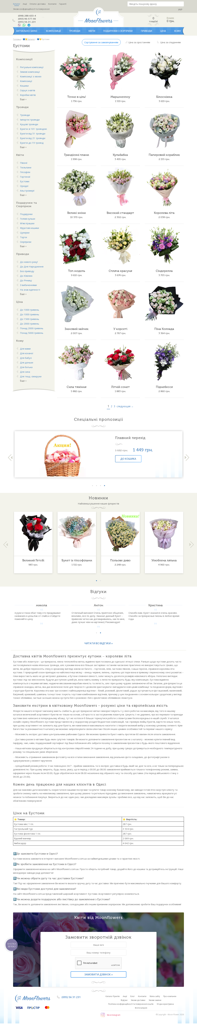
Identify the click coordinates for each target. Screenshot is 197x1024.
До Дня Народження (31, 266)
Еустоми (24, 181)
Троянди (25, 115)
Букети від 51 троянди (32, 133)
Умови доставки (138, 1000)
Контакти (52, 4)
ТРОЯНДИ (74, 31)
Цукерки (24, 232)
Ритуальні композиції (32, 67)
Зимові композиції (30, 71)
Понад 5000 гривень (31, 332)
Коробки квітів (28, 94)
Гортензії (25, 176)
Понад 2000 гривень (31, 328)
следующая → (125, 406)
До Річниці (26, 280)
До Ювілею (26, 275)
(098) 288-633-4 (27, 15)
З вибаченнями (28, 285)
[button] (92, 485)
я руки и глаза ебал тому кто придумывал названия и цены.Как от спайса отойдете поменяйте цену (37, 615)
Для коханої (26, 353)
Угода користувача (165, 1004)
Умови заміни (155, 1000)
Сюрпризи (25, 241)
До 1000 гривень (29, 309)
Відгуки (124, 1000)
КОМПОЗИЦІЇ (53, 31)
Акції (25, 4)
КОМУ (177, 31)
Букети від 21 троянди (32, 138)
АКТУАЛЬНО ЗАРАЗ (26, 31)
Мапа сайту (155, 996)
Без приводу (27, 271)
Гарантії (62, 4)
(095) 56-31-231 (27, 21)
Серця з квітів (27, 90)
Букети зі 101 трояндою (33, 128)
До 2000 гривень (29, 323)
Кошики (24, 85)
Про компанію (169, 996)
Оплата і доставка (38, 4)
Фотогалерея (141, 1008)
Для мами (25, 348)
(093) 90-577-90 (27, 18)
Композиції (26, 81)
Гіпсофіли (25, 172)
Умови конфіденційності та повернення (31, 9)
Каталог (16, 4)
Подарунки (26, 214)
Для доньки (26, 362)
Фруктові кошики (29, 227)
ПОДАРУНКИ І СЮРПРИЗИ (118, 31)
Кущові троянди (29, 124)
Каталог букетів (112, 996)
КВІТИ (91, 31)
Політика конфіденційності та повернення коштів (130, 1004)
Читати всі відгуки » (98, 643)
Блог (132, 996)
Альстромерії (27, 190)
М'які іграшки (27, 223)
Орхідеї (24, 185)
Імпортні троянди (30, 119)
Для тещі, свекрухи (30, 376)
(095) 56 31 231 (71, 997)
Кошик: (170, 18)
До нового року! (29, 261)
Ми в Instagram (113, 1015)
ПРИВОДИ (146, 31)
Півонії (23, 162)
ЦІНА (163, 31)
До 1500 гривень (29, 319)
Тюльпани (25, 167)
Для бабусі (26, 357)
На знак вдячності (30, 289)
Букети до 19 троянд (32, 142)
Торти (23, 237)
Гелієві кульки (27, 218)
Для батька (26, 367)
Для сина (25, 371)
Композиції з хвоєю (30, 76)
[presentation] (10, 457)
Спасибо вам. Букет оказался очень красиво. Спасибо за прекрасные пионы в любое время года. (154, 615)
